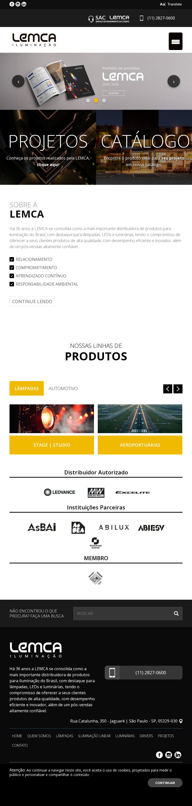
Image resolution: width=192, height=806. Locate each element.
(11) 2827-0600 (161, 18)
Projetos (166, 735)
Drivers (146, 735)
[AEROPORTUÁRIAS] (140, 418)
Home (17, 735)
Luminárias (125, 735)
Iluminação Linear (94, 735)
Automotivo (63, 388)
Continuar (165, 782)
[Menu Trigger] (175, 41)
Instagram (168, 754)
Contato (20, 745)
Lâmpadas (26, 388)
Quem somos (39, 735)
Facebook (159, 754)
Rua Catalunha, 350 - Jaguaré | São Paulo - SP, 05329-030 (124, 721)
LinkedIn (177, 754)
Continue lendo (32, 301)
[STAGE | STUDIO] (52, 418)
